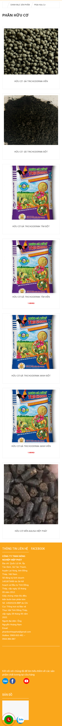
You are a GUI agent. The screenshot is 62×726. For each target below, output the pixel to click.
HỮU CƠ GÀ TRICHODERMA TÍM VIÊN (31, 296)
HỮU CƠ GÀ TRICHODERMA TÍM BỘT (31, 226)
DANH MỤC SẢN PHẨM (20, 4)
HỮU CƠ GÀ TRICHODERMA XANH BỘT (31, 375)
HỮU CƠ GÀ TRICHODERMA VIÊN (31, 81)
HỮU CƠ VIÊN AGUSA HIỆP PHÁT (31, 530)
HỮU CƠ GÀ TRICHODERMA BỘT (31, 151)
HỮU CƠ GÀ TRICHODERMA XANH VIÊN (31, 446)
